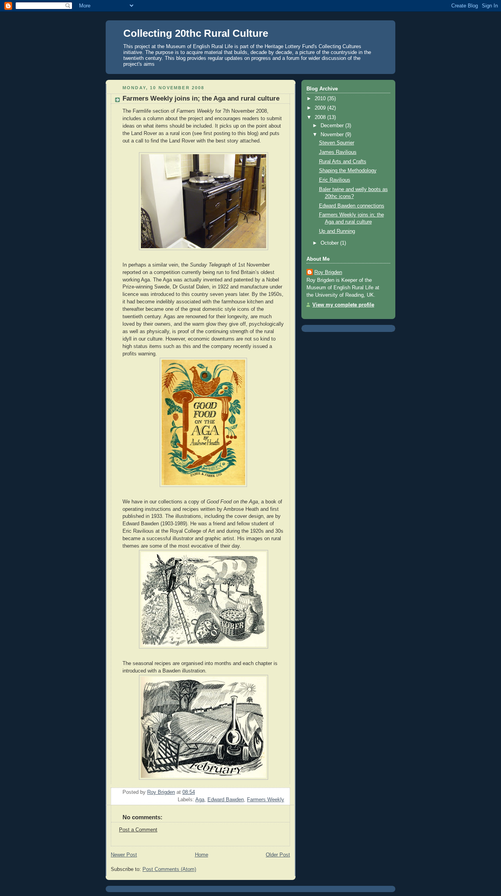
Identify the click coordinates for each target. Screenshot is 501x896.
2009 (321, 108)
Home (201, 855)
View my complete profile (343, 305)
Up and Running (337, 231)
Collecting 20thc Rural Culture (195, 33)
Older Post (278, 855)
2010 (321, 98)
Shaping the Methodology (348, 170)
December (333, 125)
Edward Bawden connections (351, 206)
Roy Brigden (328, 272)
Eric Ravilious (334, 180)
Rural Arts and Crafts (342, 161)
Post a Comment (138, 830)
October (330, 243)
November (333, 134)
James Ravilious (338, 152)
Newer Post (124, 855)
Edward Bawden (225, 799)
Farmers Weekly (265, 799)
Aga (199, 799)
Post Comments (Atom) (169, 869)
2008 (321, 117)
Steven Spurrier (336, 143)
